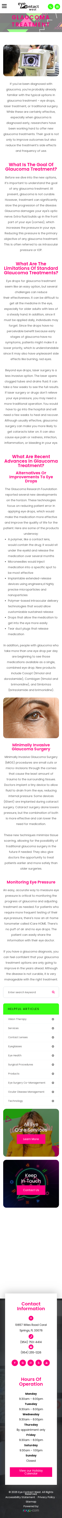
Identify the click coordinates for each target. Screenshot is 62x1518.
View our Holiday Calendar (31, 1472)
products (13, 1073)
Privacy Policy (46, 1497)
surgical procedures (20, 1064)
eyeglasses (15, 1046)
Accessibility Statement (20, 1497)
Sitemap (31, 1501)
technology (15, 1101)
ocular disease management (26, 1092)
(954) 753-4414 (31, 1342)
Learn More (31, 1139)
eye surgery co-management (26, 1083)
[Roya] (31, 1511)
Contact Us (31, 1190)
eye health (14, 1055)
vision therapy (17, 1019)
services (13, 1028)
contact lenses (18, 1037)
